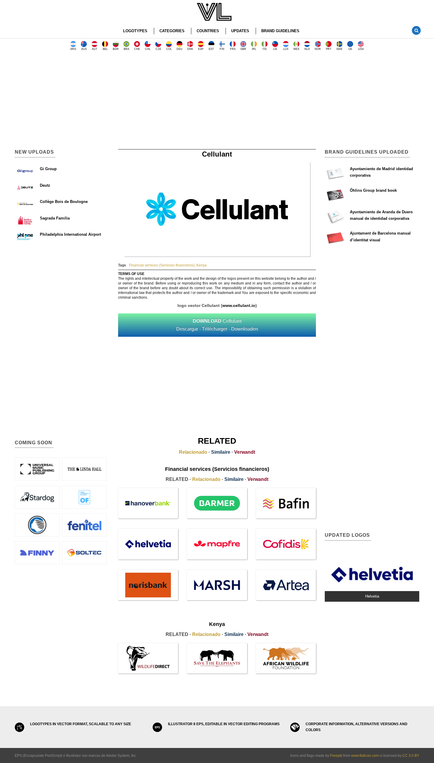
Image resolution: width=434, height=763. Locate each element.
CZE (158, 49)
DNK (190, 49)
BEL (105, 49)
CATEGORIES (172, 31)
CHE (137, 49)
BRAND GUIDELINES (280, 31)
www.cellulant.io (238, 305)
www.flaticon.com (365, 756)
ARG (73, 49)
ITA (264, 49)
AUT (94, 49)
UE (350, 49)
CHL (148, 49)
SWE (339, 49)
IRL (254, 49)
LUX (285, 49)
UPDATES (240, 31)
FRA (233, 49)
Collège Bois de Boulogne (64, 201)
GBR (243, 49)
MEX (296, 49)
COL (169, 49)
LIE (275, 49)
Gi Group (48, 169)
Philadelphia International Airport (70, 234)
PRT (329, 49)
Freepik (336, 756)
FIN (222, 49)
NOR (318, 49)
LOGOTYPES (135, 31)
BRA (126, 49)
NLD (307, 49)
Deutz (45, 185)
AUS (84, 49)
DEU (179, 49)
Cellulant (217, 324)
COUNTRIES (208, 31)
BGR (116, 49)
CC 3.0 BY (410, 756)
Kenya (201, 265)
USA (361, 49)
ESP (200, 49)
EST (211, 49)
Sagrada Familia (55, 218)
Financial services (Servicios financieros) (162, 265)
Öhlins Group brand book (373, 190)
